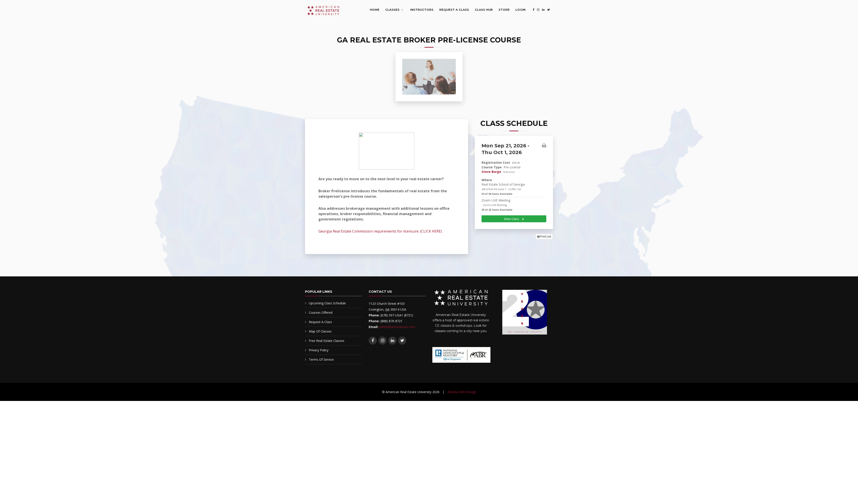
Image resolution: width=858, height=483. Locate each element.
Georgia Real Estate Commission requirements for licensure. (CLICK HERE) (380, 231)
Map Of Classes (320, 331)
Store (504, 9)
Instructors (421, 9)
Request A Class (454, 9)
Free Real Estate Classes (326, 341)
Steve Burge (491, 171)
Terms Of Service (321, 359)
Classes (392, 9)
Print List (545, 236)
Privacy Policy (318, 350)
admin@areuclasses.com (397, 327)
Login (520, 9)
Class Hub (484, 9)
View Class (512, 219)
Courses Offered (320, 312)
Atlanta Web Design (462, 392)
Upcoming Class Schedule (327, 303)
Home (374, 9)
